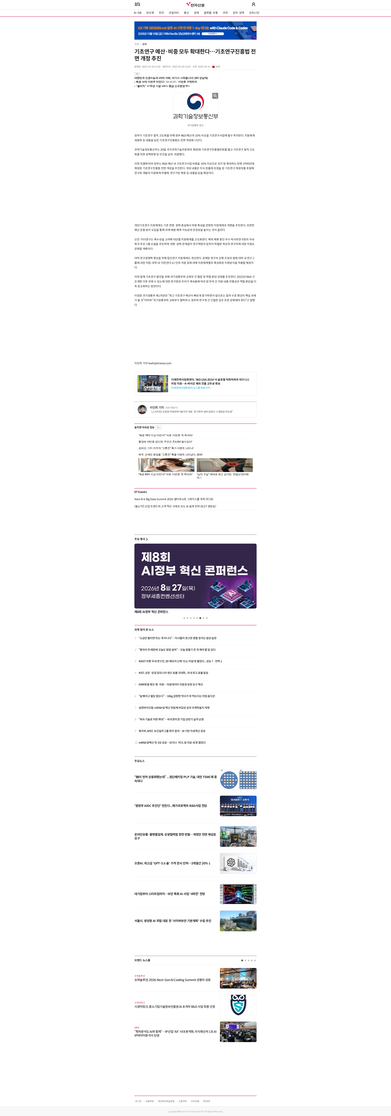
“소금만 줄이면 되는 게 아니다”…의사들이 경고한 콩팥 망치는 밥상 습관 (178, 638)
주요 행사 (141, 539)
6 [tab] (200, 618)
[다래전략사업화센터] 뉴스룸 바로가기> (191, 387)
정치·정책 (238, 13)
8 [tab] (207, 618)
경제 (196, 13)
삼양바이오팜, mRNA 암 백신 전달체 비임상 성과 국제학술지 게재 (174, 708)
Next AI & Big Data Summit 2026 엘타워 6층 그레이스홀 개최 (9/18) (173, 499)
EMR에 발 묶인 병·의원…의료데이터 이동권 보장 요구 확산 (171, 684)
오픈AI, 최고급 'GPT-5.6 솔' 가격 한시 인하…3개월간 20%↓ (172, 863)
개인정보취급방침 (166, 1101)
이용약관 (149, 1101)
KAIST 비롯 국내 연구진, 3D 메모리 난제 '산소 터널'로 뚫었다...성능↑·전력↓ (181, 661)
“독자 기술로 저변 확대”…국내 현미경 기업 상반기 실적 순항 (171, 719)
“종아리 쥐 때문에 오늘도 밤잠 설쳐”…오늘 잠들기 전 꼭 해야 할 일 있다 (177, 650)
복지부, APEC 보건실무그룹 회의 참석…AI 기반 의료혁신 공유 (172, 731)
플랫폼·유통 (211, 13)
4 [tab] (194, 618)
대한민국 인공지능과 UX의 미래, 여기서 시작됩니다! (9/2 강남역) (171, 78)
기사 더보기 (171, 407)
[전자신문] (195, 4)
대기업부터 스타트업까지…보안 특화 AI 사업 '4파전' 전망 (169, 894)
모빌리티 (174, 13)
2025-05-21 (209, 66)
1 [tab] (184, 618)
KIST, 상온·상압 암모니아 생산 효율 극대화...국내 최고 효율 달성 (173, 673)
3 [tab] (191, 618)
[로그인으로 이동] (253, 4)
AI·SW (137, 13)
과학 (225, 13)
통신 (186, 13)
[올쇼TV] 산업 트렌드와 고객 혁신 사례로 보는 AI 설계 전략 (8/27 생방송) (175, 506)
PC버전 (206, 1101)
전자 (161, 13)
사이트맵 (195, 1101)
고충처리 (182, 1101)
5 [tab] (197, 618)
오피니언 (254, 13)
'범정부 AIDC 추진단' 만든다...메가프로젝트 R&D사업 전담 (170, 806)
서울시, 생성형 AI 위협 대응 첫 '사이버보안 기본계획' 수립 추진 (172, 921)
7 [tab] (203, 618)
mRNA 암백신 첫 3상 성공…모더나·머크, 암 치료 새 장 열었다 (172, 742)
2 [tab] (187, 618)
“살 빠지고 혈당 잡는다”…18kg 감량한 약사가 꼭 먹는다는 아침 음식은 (177, 696)
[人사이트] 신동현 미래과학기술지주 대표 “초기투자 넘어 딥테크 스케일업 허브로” (192, 411)
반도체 (150, 13)
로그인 (138, 1101)
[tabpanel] (195, 579)
